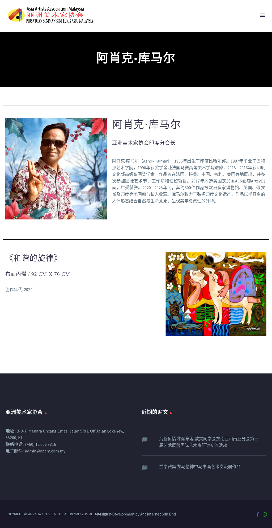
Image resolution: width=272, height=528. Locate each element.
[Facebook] (258, 514)
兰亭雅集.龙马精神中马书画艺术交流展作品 (200, 466)
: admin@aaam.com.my (35, 451)
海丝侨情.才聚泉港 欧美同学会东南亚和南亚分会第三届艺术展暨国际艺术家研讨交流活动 (208, 442)
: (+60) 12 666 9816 (31, 444)
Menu (262, 15)
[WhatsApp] (265, 514)
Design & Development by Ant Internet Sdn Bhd (136, 514)
